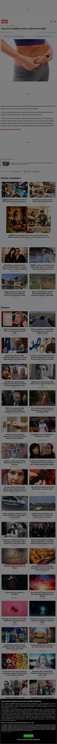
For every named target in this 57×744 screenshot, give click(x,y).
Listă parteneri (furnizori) (7, 731)
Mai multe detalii (13, 707)
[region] (28, 721)
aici (52, 714)
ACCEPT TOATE (28, 735)
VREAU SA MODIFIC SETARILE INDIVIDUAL (28, 739)
